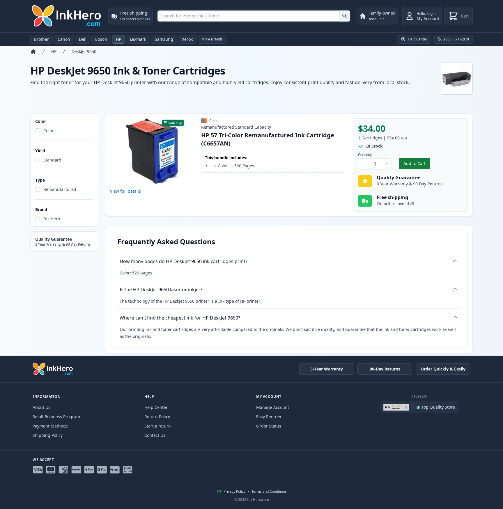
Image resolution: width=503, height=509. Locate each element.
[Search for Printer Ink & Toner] (344, 16)
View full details (125, 191)
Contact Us (154, 435)
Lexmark (138, 39)
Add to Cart (416, 165)
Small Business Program (56, 416)
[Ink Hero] (67, 16)
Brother (41, 39)
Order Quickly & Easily (443, 369)
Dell (82, 39)
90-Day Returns (385, 369)
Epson (101, 39)
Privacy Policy (234, 491)
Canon (64, 39)
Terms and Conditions (269, 491)
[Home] (33, 51)
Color (48, 130)
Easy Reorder (269, 416)
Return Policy (157, 416)
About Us (41, 407)
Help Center (156, 407)
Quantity (365, 154)
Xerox (187, 39)
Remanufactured (59, 189)
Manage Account (272, 407)
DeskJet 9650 (84, 51)
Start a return (157, 426)
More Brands (212, 39)
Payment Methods (50, 426)
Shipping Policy (48, 435)
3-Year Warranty (326, 369)
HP (118, 39)
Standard (52, 160)
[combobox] (253, 16)
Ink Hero (51, 218)
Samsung (164, 39)
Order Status (268, 426)
